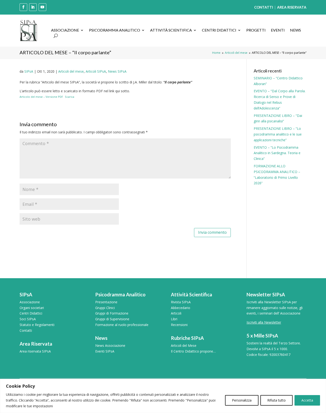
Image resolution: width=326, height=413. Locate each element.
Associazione (65, 30)
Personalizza (242, 400)
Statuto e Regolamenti (37, 324)
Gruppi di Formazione (111, 313)
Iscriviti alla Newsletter (264, 322)
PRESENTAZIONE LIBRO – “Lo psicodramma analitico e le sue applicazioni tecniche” (278, 134)
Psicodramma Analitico (114, 30)
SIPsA (28, 71)
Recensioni (179, 324)
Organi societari (32, 307)
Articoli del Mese (183, 345)
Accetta (307, 400)
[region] (163, 396)
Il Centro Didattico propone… (193, 351)
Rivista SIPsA (181, 302)
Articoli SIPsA (96, 71)
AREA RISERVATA (291, 7)
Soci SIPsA (28, 319)
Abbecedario (180, 307)
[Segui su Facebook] (23, 7)
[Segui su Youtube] (42, 7)
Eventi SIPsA (104, 351)
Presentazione (106, 302)
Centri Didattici (219, 30)
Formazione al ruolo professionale (121, 324)
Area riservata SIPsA (35, 351)
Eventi (278, 30)
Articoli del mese (71, 71)
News (295, 30)
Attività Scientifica (171, 30)
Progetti (256, 30)
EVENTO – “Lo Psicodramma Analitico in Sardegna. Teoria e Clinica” (277, 153)
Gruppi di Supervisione (112, 319)
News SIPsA (117, 71)
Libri (174, 319)
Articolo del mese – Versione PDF (41, 96)
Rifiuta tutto (276, 400)
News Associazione (110, 345)
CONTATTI (263, 7)
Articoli (176, 313)
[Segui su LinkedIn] (33, 7)
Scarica (69, 96)
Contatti (26, 330)
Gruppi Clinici (105, 307)
